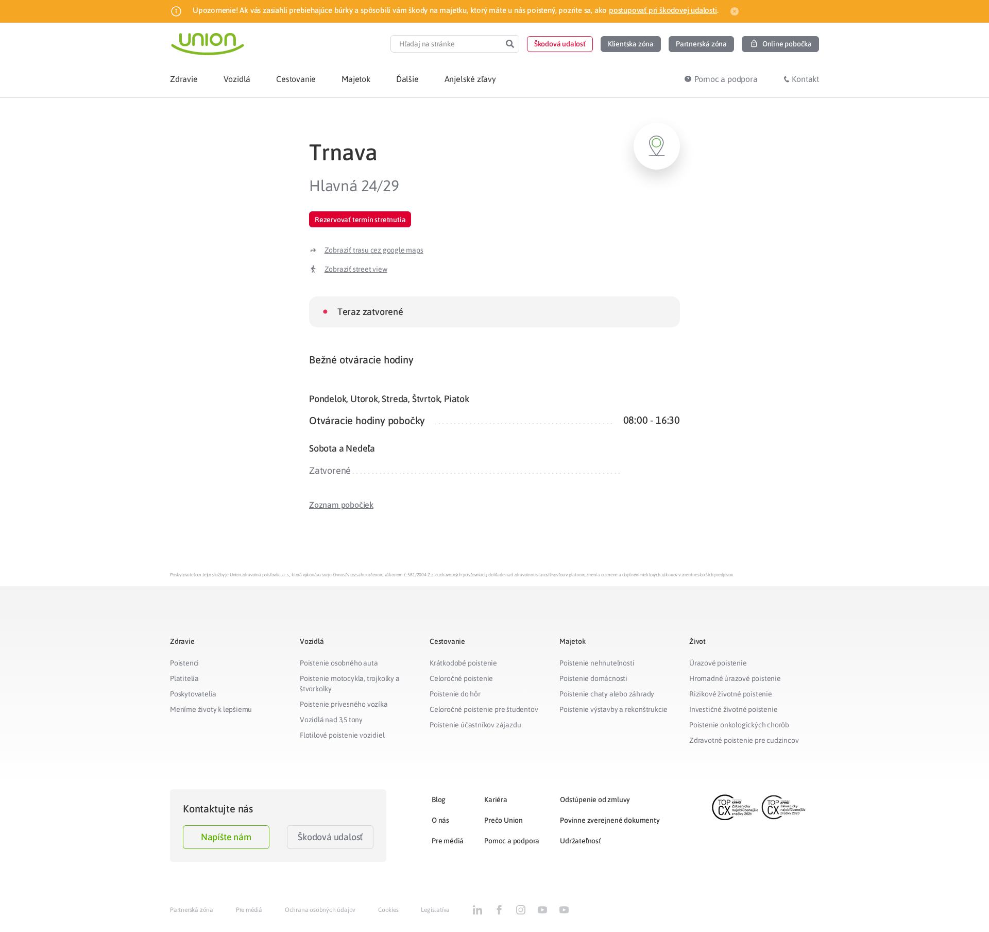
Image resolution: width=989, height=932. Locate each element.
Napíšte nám (226, 836)
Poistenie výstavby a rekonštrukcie (613, 709)
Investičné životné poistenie (733, 709)
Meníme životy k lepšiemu (211, 709)
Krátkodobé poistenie (463, 663)
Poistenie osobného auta (339, 663)
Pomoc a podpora (511, 841)
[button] (560, 44)
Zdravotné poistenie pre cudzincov (743, 740)
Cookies (388, 909)
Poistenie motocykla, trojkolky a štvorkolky (350, 683)
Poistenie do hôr (455, 694)
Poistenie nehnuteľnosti (596, 663)
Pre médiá (448, 841)
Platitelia (184, 678)
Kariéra (495, 799)
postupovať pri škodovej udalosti (663, 10)
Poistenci (184, 663)
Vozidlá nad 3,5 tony (331, 719)
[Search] (510, 44)
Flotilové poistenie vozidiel (342, 735)
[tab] (494, 359)
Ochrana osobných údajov (320, 909)
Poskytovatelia (193, 694)
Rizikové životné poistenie (730, 694)
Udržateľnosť (580, 841)
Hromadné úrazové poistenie (735, 678)
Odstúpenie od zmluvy (595, 799)
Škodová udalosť (330, 836)
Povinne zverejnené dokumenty (609, 820)
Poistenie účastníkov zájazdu (475, 725)
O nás (440, 820)
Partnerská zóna (191, 909)
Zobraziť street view (356, 269)
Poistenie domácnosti (593, 678)
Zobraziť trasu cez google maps (374, 250)
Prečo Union (503, 820)
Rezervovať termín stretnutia (360, 219)
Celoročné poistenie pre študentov (484, 709)
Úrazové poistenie (718, 663)
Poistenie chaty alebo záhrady (606, 694)
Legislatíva (435, 909)
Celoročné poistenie (461, 678)
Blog (439, 799)
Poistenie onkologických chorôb (739, 725)
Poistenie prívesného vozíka (344, 704)
